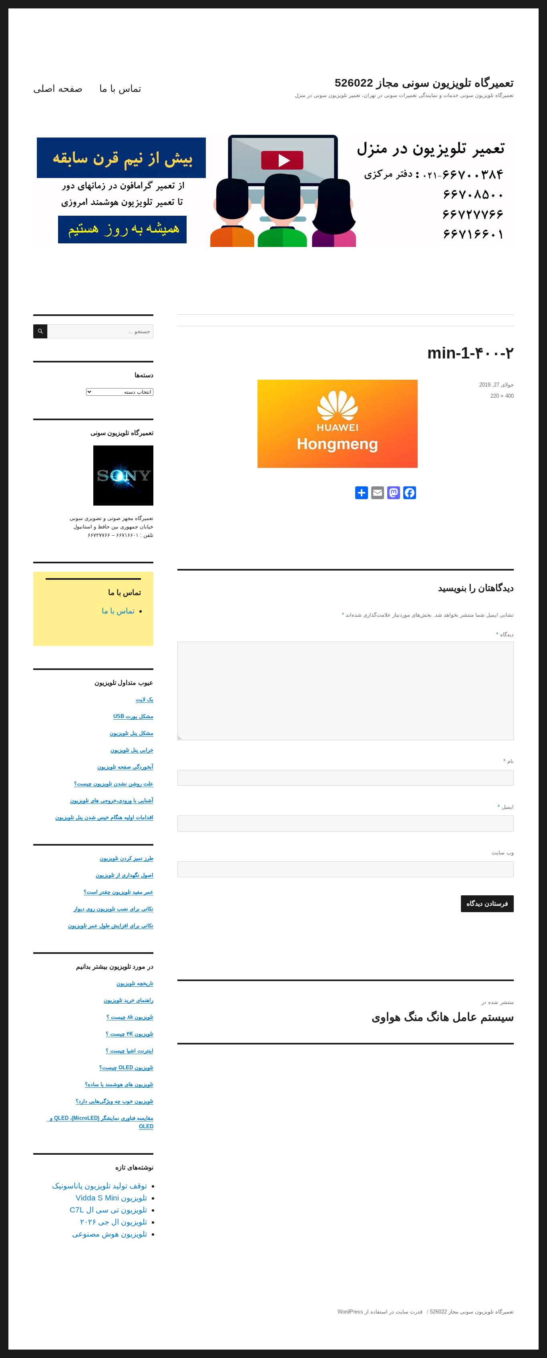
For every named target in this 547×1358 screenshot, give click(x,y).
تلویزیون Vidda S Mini (111, 1198)
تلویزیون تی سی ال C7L (108, 1210)
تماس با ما (120, 88)
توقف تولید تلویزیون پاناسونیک (99, 1186)
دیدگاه (505, 634)
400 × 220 (502, 396)
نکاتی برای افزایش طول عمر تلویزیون (110, 926)
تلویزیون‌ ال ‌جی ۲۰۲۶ (113, 1222)
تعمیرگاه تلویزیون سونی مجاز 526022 (424, 83)
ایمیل (506, 807)
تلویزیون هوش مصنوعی (109, 1234)
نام (508, 761)
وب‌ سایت (503, 853)
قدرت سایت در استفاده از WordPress (380, 1312)
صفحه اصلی (57, 88)
